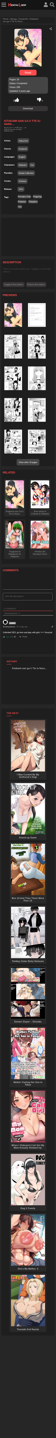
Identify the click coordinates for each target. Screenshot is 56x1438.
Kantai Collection (26, 173)
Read (28, 72)
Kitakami (23, 165)
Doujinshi (23, 149)
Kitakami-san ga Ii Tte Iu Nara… (29, 668)
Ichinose (22, 181)
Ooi (32, 165)
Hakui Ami (23, 141)
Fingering (37, 196)
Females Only (24, 196)
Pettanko (22, 201)
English (22, 157)
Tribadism (33, 201)
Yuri (19, 207)
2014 (21, 189)
